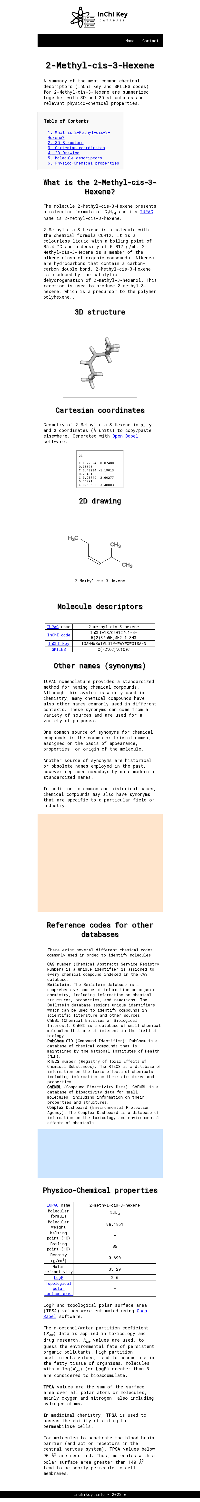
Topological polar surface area (58, 1288)
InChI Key (59, 643)
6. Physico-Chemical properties (83, 163)
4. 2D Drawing (64, 152)
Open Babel (125, 436)
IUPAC (146, 212)
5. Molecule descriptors (75, 157)
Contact (150, 40)
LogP (58, 1277)
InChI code (58, 634)
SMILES (59, 649)
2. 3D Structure (66, 142)
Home (130, 40)
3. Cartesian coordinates (76, 147)
